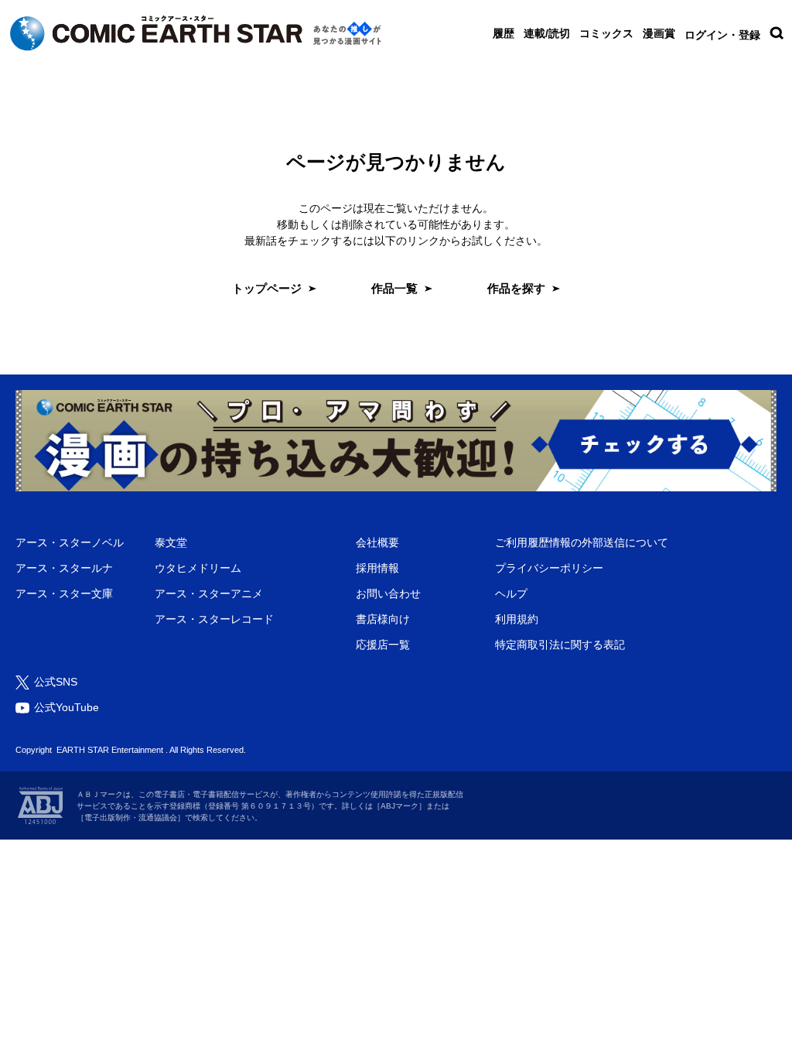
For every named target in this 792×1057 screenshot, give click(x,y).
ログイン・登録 (722, 35)
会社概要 (377, 542)
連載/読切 (547, 33)
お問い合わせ (388, 593)
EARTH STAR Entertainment (109, 749)
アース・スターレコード (214, 619)
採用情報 (377, 568)
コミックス (606, 33)
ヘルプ (511, 593)
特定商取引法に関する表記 (560, 644)
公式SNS (55, 682)
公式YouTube (66, 707)
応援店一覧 (383, 644)
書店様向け (383, 619)
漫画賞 (659, 33)
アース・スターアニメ (209, 593)
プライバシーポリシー (549, 568)
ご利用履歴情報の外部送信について (581, 542)
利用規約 (516, 619)
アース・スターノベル (69, 542)
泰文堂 (171, 542)
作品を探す (516, 288)
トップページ (267, 288)
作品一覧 (394, 288)
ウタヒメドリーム (198, 568)
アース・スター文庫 (64, 593)
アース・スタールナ (64, 568)
